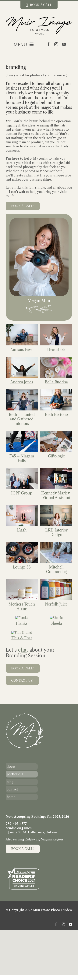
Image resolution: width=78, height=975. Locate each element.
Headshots (56, 349)
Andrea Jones (21, 382)
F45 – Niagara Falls (21, 458)
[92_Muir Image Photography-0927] (56, 543)
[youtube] (64, 44)
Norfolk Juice (56, 604)
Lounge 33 (21, 567)
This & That (21, 638)
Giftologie (56, 456)
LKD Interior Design (56, 532)
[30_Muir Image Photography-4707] (22, 358)
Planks (21, 623)
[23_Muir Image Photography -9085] (22, 391)
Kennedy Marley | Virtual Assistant (56, 495)
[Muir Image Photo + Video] (25, 715)
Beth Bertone (56, 414)
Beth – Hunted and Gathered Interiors (21, 419)
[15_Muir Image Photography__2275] (56, 391)
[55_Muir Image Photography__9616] (56, 618)
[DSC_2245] (56, 469)
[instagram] (56, 44)
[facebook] (49, 44)
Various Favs (21, 349)
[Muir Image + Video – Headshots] (56, 326)
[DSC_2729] (56, 506)
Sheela (56, 623)
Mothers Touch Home (22, 606)
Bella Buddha (56, 382)
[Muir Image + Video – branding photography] (22, 326)
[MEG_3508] (22, 469)
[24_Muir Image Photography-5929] (21, 632)
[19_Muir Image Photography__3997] (56, 432)
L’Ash (22, 530)
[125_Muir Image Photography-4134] (21, 618)
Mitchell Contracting (56, 569)
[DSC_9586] (22, 506)
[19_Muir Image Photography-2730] (22, 432)
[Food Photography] (22, 543)
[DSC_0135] (56, 358)
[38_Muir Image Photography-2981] (56, 580)
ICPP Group (21, 493)
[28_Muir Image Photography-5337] (22, 580)
